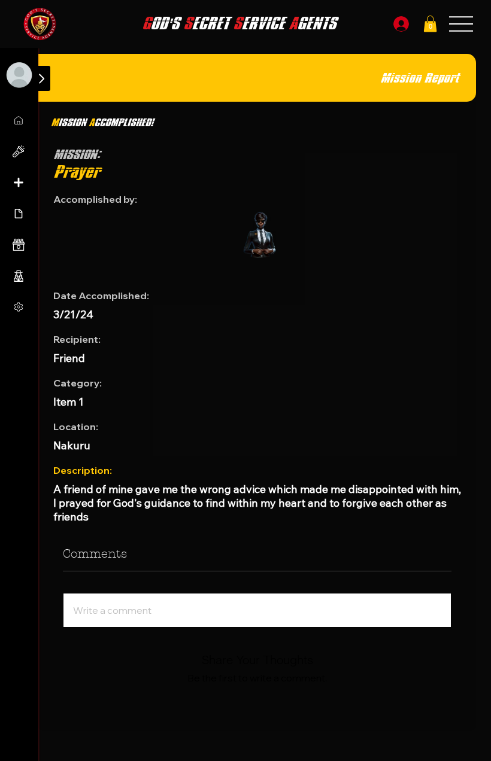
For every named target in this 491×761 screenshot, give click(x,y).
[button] (430, 24)
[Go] (41, 78)
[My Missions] (19, 120)
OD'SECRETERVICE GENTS (239, 24)
